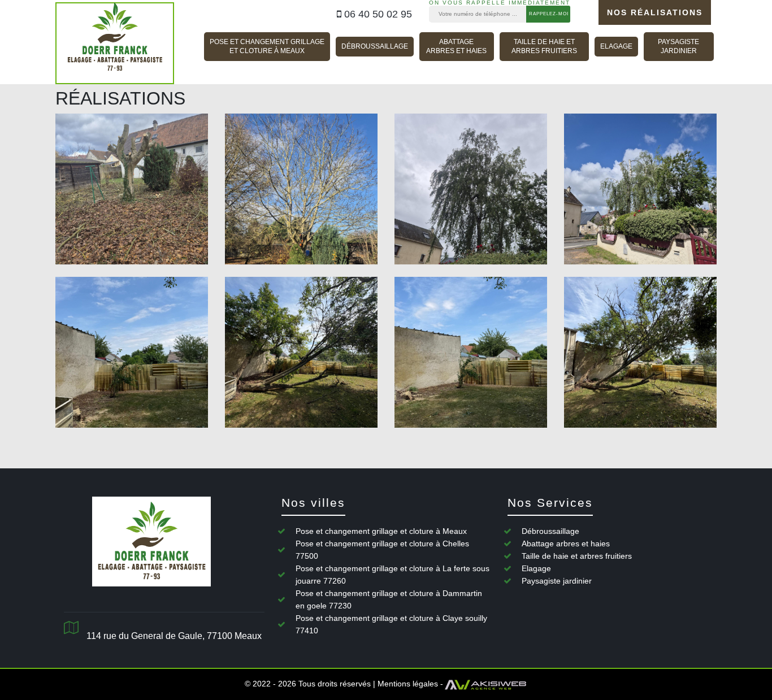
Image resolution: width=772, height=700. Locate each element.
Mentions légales (408, 683)
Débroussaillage (374, 46)
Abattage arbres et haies (456, 46)
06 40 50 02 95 (376, 14)
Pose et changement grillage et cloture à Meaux (267, 46)
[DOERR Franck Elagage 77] (114, 43)
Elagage (616, 46)
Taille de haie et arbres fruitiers (544, 46)
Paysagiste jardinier (678, 46)
